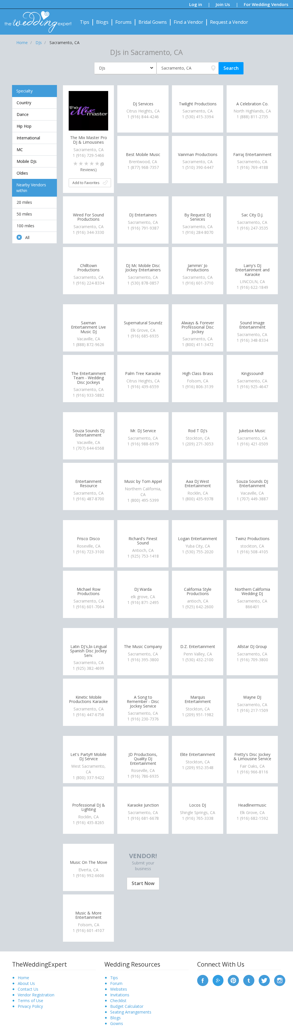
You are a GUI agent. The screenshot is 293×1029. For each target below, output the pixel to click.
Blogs (102, 22)
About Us (26, 983)
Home (23, 977)
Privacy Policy (30, 1006)
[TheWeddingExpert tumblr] (248, 980)
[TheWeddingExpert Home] (35, 18)
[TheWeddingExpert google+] (218, 980)
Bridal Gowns (152, 22)
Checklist (118, 1000)
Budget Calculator (126, 1006)
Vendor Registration (36, 995)
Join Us (223, 4)
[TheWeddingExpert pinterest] (233, 980)
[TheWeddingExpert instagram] (279, 980)
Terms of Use (30, 1000)
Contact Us (28, 989)
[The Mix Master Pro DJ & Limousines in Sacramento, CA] (88, 110)
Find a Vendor (188, 22)
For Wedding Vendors (266, 4)
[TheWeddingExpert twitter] (264, 980)
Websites (118, 989)
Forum (116, 983)
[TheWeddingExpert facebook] (202, 980)
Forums (123, 22)
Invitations (119, 995)
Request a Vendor (229, 22)
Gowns (116, 1023)
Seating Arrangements (130, 1012)
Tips (84, 22)
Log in (195, 4)
